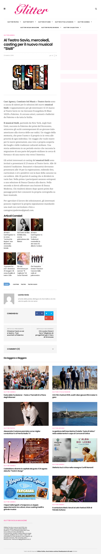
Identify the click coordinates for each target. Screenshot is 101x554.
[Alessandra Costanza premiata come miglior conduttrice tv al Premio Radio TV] (26, 414)
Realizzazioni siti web (65, 551)
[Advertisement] (81, 51)
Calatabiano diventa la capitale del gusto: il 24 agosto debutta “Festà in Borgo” (25, 469)
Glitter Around (58, 428)
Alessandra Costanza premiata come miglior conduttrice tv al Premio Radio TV (22, 432)
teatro (23, 284)
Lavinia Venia (23, 295)
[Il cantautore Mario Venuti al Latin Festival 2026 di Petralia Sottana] (74, 489)
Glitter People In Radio (50, 27)
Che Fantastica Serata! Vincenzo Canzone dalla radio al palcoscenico (37, 271)
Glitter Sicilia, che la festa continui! (48, 551)
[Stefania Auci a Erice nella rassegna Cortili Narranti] (74, 450)
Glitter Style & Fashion (64, 22)
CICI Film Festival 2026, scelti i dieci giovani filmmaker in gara (74, 396)
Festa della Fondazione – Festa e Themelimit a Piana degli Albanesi (25, 396)
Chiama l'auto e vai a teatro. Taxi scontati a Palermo (15, 333)
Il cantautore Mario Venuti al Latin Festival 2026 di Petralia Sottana (72, 508)
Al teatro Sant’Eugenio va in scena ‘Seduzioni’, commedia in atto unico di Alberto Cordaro (36, 239)
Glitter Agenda (84, 22)
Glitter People (13, 22)
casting (16, 284)
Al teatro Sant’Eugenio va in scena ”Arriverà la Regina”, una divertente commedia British (9, 240)
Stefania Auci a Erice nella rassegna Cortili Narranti (72, 467)
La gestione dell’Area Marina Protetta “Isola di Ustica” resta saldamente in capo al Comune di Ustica (73, 432)
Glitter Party (28, 22)
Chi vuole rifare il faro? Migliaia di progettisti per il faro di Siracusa (44, 334)
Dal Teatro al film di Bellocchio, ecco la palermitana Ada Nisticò (23, 237)
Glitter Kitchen (44, 22)
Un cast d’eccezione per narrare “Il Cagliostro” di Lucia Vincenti (22, 271)
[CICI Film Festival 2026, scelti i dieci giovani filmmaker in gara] (74, 378)
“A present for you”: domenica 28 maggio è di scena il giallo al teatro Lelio (9, 271)
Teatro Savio (32, 284)
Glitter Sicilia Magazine (29, 27)
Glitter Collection (71, 27)
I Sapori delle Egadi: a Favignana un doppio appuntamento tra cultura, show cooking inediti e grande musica (24, 507)
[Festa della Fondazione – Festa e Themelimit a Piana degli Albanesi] (26, 378)
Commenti (13, 349)
